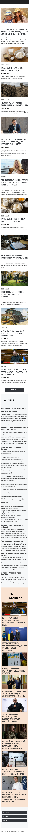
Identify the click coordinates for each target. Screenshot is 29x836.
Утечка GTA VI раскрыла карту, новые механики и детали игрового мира (12, 333)
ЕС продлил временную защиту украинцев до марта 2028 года (13, 670)
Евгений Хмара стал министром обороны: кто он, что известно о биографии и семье (14, 372)
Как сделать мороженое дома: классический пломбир (13, 220)
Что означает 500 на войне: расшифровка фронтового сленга (14, 103)
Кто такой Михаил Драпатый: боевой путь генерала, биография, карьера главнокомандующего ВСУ (13, 745)
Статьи (7, 64)
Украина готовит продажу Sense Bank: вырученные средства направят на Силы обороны (13, 141)
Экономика (4, 136)
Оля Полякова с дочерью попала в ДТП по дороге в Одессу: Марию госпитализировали (14, 182)
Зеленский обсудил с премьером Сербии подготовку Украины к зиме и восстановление (14, 646)
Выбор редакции (14, 596)
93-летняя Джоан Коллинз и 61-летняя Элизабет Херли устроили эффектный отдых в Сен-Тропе (14, 31)
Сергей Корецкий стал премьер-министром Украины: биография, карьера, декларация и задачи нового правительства (14, 797)
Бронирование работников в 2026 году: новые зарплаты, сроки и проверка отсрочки (13, 771)
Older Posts (14, 390)
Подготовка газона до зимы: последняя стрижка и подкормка (12, 294)
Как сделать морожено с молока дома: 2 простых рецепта (14, 69)
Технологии (4, 327)
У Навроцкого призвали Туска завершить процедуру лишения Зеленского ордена (14, 693)
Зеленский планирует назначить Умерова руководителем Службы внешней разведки (11, 718)
